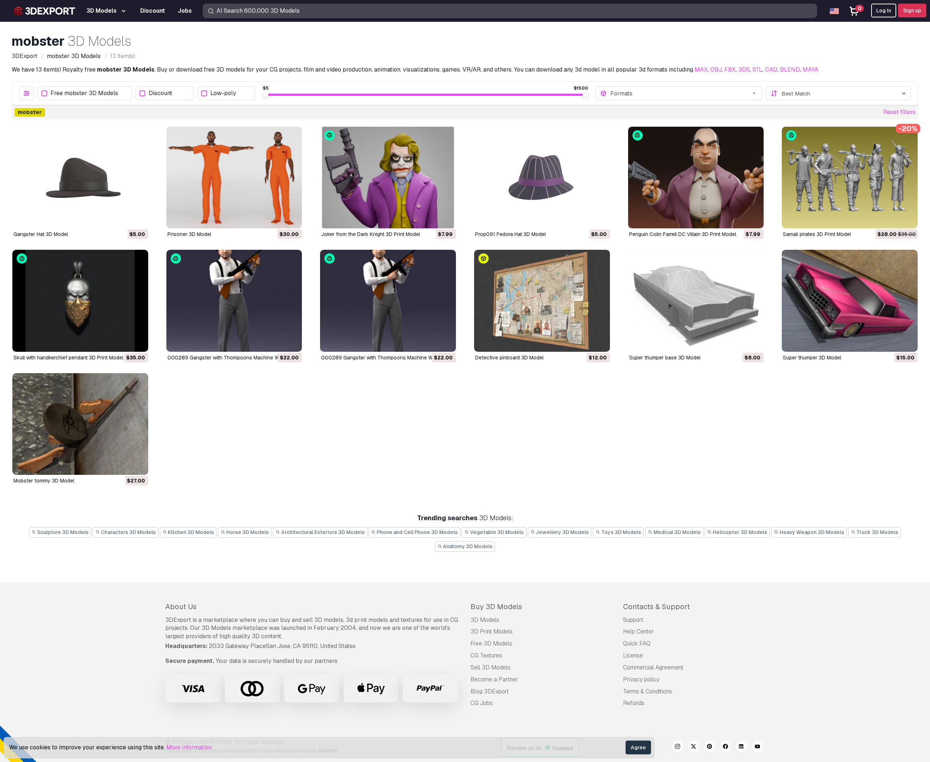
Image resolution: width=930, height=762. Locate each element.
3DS (744, 69)
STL (757, 69)
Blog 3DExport (489, 691)
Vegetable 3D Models (496, 532)
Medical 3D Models (676, 532)
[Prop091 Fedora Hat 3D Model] (542, 177)
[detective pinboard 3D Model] (542, 300)
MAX (701, 69)
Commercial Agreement (653, 667)
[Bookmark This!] (137, 218)
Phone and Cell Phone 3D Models (417, 532)
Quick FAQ (637, 643)
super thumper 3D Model (812, 357)
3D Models (484, 620)
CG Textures (486, 655)
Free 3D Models (491, 643)
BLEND (790, 69)
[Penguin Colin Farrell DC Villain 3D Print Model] (696, 177)
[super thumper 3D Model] (850, 300)
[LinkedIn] (741, 747)
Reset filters (899, 112)
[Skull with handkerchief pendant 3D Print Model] (80, 300)
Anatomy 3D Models (467, 546)
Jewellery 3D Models (562, 532)
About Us (181, 606)
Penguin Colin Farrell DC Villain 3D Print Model (682, 234)
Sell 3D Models (490, 667)
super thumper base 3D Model (664, 357)
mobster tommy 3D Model (43, 480)
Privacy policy (641, 679)
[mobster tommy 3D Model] (80, 424)
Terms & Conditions (647, 691)
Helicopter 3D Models (739, 532)
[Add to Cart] (122, 218)
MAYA (810, 69)
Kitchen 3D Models (190, 532)
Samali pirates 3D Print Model (817, 234)
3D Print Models (491, 631)
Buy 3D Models (496, 606)
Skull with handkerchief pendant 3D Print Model (68, 357)
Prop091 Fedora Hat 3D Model (510, 234)
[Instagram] (677, 747)
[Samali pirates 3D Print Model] (850, 177)
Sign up (912, 10)
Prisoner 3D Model (189, 234)
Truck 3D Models (876, 532)
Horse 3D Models (247, 532)
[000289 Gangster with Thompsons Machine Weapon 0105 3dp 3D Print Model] (234, 300)
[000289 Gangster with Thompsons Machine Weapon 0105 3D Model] (388, 300)
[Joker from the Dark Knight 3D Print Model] (388, 177)
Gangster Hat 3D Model (40, 234)
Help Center (638, 631)
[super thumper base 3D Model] (696, 300)
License (633, 655)
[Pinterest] (709, 747)
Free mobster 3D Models (84, 93)
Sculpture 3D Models (62, 532)
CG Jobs (481, 703)
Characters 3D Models (128, 532)
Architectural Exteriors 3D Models (322, 532)
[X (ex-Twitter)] (693, 747)
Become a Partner (494, 679)
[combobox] (684, 93)
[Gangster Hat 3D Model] (80, 177)
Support (633, 620)
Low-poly (223, 93)
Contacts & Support (656, 606)
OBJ (716, 69)
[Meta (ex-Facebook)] (725, 747)
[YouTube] (757, 747)
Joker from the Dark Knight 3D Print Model (370, 234)
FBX (730, 69)
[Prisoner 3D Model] (234, 177)
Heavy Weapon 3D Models (811, 532)
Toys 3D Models (620, 532)
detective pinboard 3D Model (509, 357)
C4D (771, 69)
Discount (160, 93)
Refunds (633, 703)
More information (189, 747)
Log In (883, 10)
